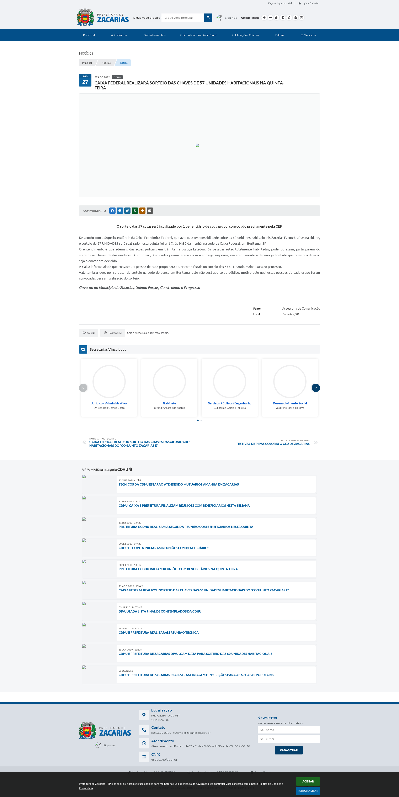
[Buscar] (208, 17)
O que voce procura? (147, 17)
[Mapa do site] (295, 17)
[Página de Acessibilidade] (301, 17)
